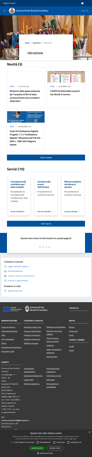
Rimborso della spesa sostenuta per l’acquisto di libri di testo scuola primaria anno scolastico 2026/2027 (25, 96)
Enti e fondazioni (7, 339)
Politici (4, 343)
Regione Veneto (9, 3)
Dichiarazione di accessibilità (52, 385)
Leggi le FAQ (28, 379)
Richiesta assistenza (31, 383)
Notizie (71, 327)
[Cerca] (87, 10)
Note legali (50, 379)
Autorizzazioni (51, 356)
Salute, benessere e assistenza (53, 351)
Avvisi (12, 86)
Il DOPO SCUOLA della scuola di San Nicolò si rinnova (65, 92)
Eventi (71, 350)
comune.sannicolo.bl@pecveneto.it (15, 420)
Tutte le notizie (46, 157)
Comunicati (73, 331)
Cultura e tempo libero (32, 331)
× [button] (89, 432)
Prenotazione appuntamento (29, 370)
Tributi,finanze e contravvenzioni (52, 340)
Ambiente (50, 345)
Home (27, 42)
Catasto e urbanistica (32, 339)
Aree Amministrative (9, 331)
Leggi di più (72, 439)
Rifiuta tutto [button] (55, 448)
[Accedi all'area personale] (82, 3)
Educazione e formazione (55, 327)
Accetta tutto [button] (37, 448)
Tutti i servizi (46, 223)
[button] (46, 453)
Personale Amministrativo (11, 347)
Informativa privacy (53, 375)
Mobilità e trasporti (31, 343)
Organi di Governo (8, 327)
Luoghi (71, 346)
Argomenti (37, 42)
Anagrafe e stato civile (32, 327)
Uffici (3, 335)
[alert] (46, 443)
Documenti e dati (7, 351)
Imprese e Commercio (32, 335)
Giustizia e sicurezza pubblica (54, 333)
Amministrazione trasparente (52, 370)
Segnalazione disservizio (33, 375)
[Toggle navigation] (4, 10)
